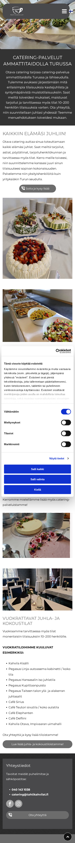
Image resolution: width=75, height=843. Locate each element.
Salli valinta (37, 479)
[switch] (66, 422)
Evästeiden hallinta (38, 838)
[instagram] (18, 804)
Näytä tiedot (56, 458)
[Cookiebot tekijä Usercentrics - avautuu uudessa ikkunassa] (55, 351)
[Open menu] (64, 11)
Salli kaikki (37, 468)
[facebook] (10, 804)
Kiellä (37, 489)
